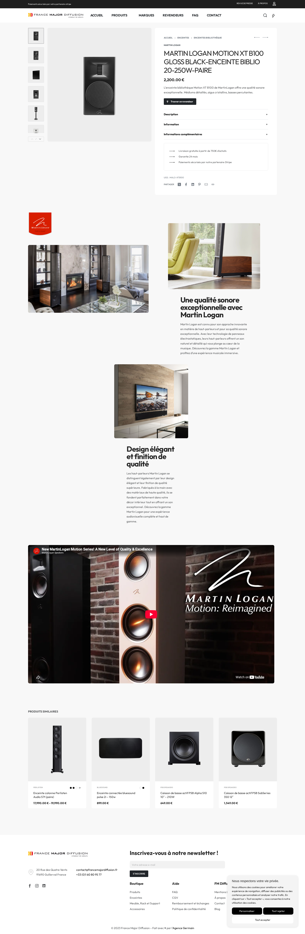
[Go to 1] (36, 36)
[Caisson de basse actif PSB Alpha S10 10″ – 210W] (184, 749)
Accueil (168, 37)
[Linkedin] (44, 886)
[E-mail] (206, 184)
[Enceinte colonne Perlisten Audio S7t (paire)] (57, 749)
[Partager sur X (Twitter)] (179, 184)
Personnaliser (247, 911)
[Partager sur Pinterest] (199, 184)
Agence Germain (183, 928)
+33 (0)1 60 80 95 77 (88, 874)
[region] (262, 901)
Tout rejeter (278, 911)
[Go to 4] (36, 94)
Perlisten (38, 787)
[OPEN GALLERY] (99, 85)
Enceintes (183, 37)
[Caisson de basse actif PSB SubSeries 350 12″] (248, 749)
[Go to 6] (36, 133)
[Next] (40, 139)
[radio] (71, 788)
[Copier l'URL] (212, 184)
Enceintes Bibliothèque (208, 37)
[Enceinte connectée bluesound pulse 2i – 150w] (121, 749)
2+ (80, 788)
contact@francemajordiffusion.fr (97, 870)
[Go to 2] (36, 55)
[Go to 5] (36, 113)
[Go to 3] (36, 75)
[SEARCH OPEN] (265, 15)
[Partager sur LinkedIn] (192, 184)
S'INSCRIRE (139, 873)
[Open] (273, 15)
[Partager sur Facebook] (186, 184)
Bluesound (102, 787)
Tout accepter (262, 919)
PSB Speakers (166, 787)
